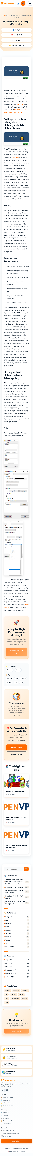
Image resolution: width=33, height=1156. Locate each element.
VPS (6, 943)
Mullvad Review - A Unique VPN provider (14, 892)
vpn (16, 682)
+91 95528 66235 (8, 1130)
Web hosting (9, 947)
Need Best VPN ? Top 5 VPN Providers (14, 897)
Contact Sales (16, 754)
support (24, 998)
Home (4, 15)
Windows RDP (6, 1100)
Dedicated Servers (7, 1106)
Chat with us (7, 1136)
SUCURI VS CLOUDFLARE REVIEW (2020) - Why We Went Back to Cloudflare (14, 882)
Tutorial (21, 45)
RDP (6, 920)
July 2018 (8, 963)
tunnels (23, 678)
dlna (6, 1002)
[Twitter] (3, 1090)
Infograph (8, 917)
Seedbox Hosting (7, 1097)
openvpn (9, 678)
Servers (8, 933)
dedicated (16, 990)
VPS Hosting (5, 1103)
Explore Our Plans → (16, 652)
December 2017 (10, 970)
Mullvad (16, 157)
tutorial (9, 682)
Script (7, 927)
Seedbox (14, 45)
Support (8, 937)
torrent (21, 994)
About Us (5, 1112)
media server (15, 998)
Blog (8, 15)
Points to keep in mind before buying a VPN (15, 903)
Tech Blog (5, 1118)
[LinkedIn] (7, 1090)
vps (21, 682)
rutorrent (13, 994)
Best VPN (19, 104)
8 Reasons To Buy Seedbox (14, 887)
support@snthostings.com (11, 1133)
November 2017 (10, 973)
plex (6, 998)
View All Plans (16, 747)
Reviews (8, 923)
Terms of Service (7, 1121)
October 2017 (9, 977)
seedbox (24, 990)
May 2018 (8, 967)
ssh (17, 678)
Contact (4, 1115)
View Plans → (16, 1031)
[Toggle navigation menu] (30, 3)
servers (7, 990)
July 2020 (8, 960)
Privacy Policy (6, 1123)
